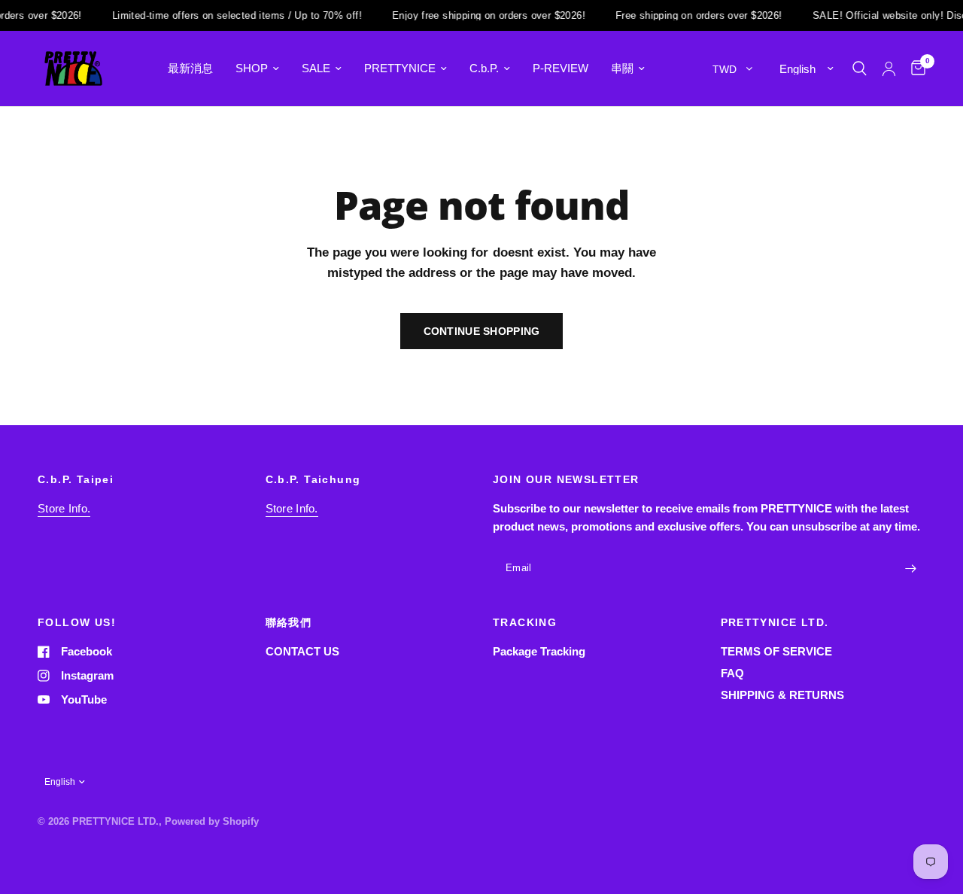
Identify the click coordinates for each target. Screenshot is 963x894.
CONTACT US (302, 651)
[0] (914, 68)
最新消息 (190, 68)
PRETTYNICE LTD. (775, 622)
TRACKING (525, 622)
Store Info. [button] (64, 508)
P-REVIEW (560, 68)
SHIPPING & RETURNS (782, 695)
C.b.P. (484, 68)
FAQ (732, 673)
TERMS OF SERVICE (776, 651)
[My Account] (889, 68)
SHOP (251, 68)
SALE (316, 68)
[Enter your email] (910, 569)
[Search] (859, 68)
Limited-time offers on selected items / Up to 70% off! (229, 15)
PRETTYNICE (400, 68)
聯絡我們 (289, 622)
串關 (622, 68)
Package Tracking (539, 651)
